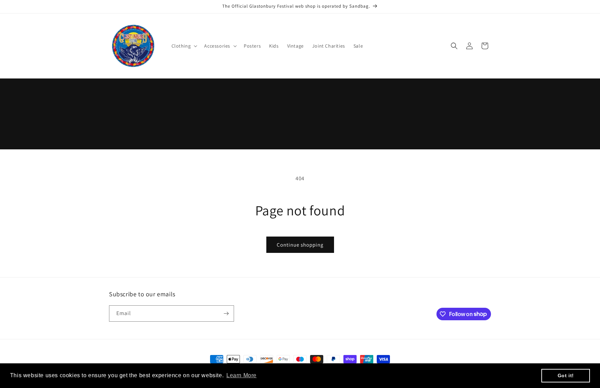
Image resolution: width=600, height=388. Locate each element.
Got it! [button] (566, 375)
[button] (183, 46)
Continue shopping (300, 244)
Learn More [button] (241, 375)
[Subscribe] (226, 313)
